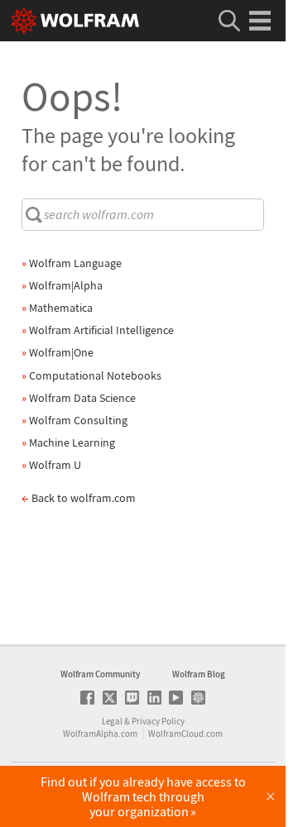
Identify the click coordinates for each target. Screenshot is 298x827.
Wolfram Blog (198, 674)
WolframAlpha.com (100, 733)
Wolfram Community (100, 674)
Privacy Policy (158, 721)
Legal (112, 721)
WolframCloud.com (185, 733)
